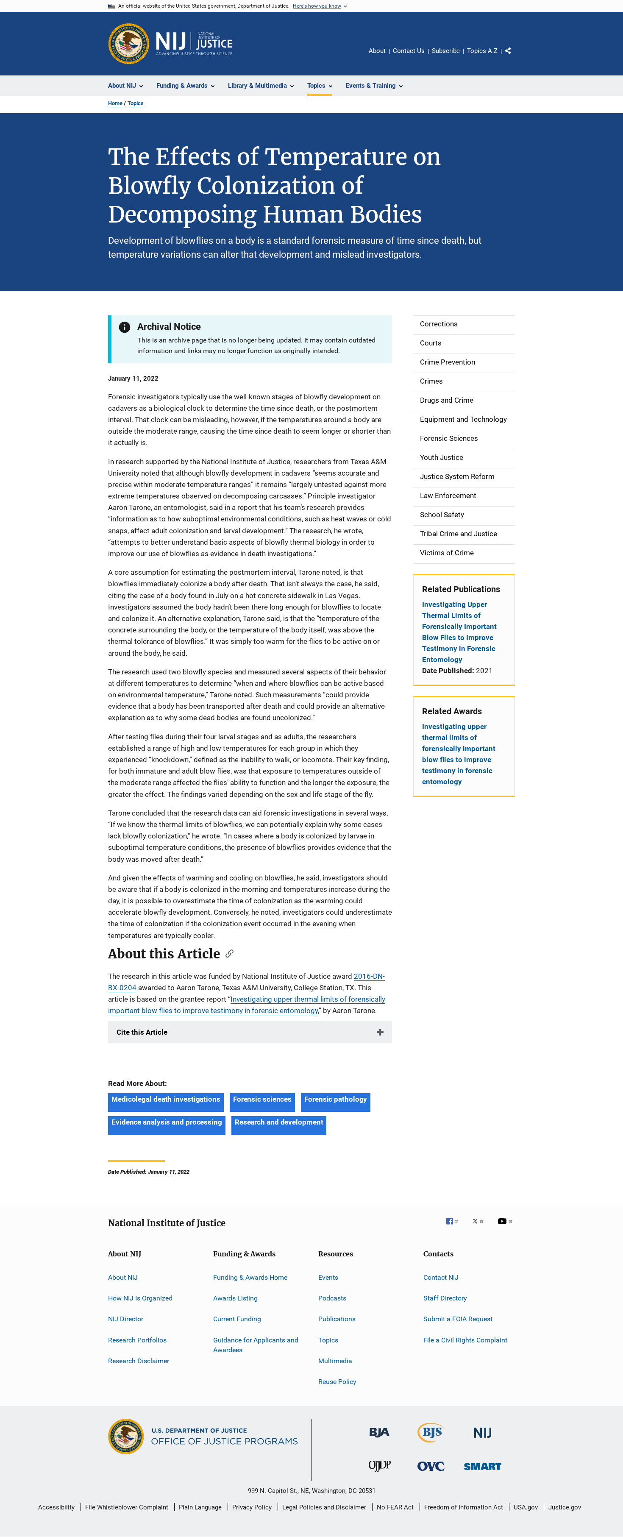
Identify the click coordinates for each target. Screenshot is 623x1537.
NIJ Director (125, 1319)
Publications (337, 1319)
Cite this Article (142, 1032)
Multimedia (335, 1361)
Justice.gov (564, 1507)
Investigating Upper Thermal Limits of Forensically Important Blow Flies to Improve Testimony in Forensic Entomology (459, 632)
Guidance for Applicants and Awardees (255, 1345)
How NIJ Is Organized (140, 1298)
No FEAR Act (395, 1507)
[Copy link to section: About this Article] (226, 953)
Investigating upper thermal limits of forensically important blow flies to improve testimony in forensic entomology (458, 754)
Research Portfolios (137, 1340)
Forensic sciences (262, 1099)
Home (115, 103)
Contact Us (409, 51)
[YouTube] (506, 1227)
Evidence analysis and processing (166, 1122)
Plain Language (200, 1507)
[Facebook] (455, 1227)
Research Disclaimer (138, 1361)
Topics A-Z (482, 51)
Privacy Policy (252, 1507)
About (377, 51)
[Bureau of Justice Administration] (379, 1439)
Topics (136, 103)
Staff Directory (445, 1298)
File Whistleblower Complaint (126, 1507)
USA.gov (526, 1507)
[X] (481, 1227)
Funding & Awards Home (250, 1277)
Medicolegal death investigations (165, 1099)
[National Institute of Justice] (482, 1439)
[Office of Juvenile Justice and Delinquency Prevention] (380, 1473)
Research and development (279, 1122)
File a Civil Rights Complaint (465, 1340)
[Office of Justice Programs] (129, 43)
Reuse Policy (337, 1382)
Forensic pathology (335, 1099)
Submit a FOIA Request (457, 1319)
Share (515, 56)
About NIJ (123, 1277)
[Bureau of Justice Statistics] (431, 1444)
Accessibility (56, 1507)
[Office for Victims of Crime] (431, 1472)
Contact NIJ (441, 1277)
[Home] (194, 43)
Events (328, 1277)
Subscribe (446, 51)
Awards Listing (235, 1298)
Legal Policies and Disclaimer (324, 1507)
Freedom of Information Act (463, 1507)
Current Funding (237, 1319)
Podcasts (332, 1298)
